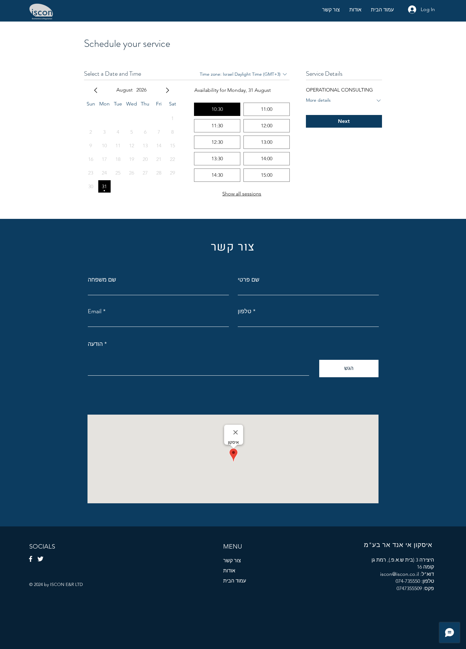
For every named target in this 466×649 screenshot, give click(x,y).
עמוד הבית (234, 581)
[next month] (167, 90)
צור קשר (232, 560)
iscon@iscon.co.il (399, 574)
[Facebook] (31, 559)
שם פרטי (248, 280)
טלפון (244, 311)
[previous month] (96, 90)
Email (94, 311)
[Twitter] (40, 559)
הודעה (95, 344)
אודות (229, 571)
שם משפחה (102, 280)
